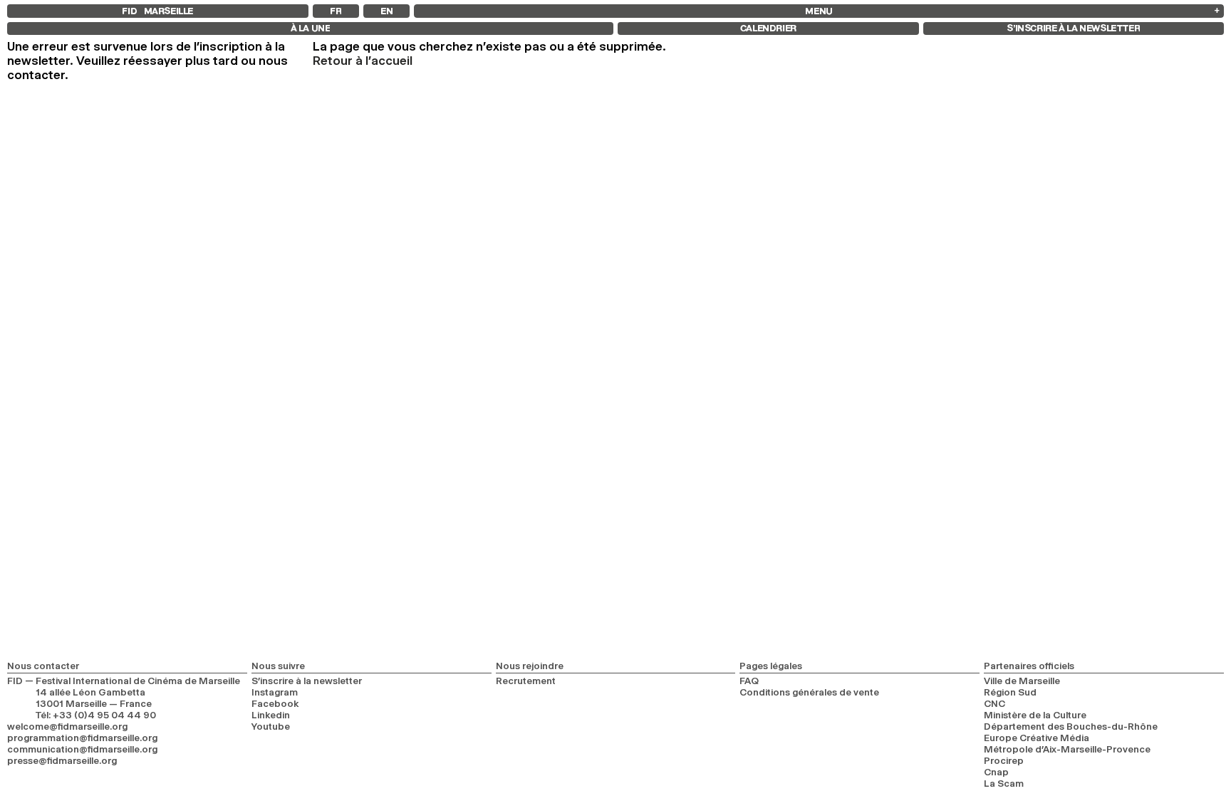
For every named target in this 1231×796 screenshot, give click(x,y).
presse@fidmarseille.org (62, 760)
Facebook (275, 703)
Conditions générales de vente (809, 692)
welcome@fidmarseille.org (67, 726)
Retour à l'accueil (362, 60)
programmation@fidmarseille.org (82, 737)
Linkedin (270, 714)
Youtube (270, 726)
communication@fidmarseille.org (82, 749)
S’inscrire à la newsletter (306, 680)
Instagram (274, 692)
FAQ (749, 680)
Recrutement (526, 680)
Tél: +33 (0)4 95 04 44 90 (96, 714)
